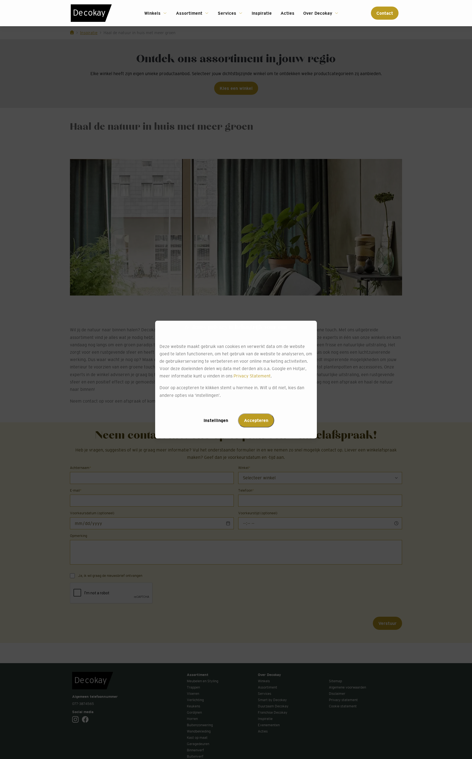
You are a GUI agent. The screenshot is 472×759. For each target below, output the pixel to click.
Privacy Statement (252, 376)
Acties (287, 13)
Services (227, 13)
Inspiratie (262, 13)
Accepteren (256, 420)
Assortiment (189, 13)
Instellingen (215, 420)
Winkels (152, 13)
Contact (384, 13)
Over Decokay (317, 13)
